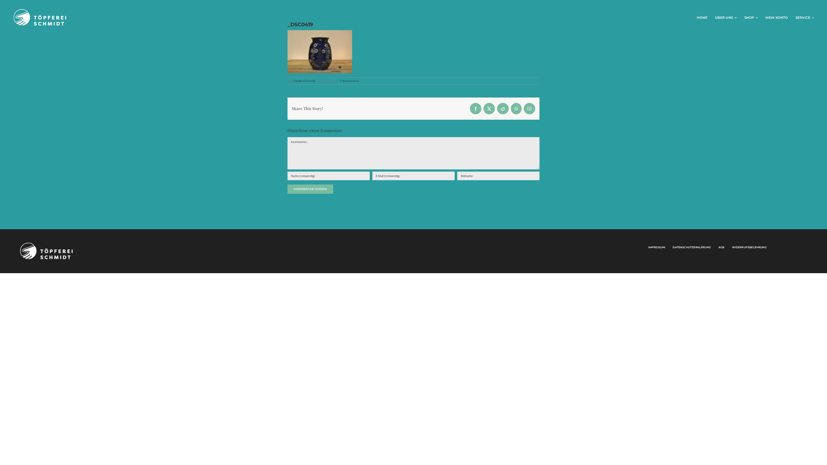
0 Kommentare (349, 81)
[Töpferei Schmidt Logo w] (46, 244)
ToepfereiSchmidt (304, 81)
